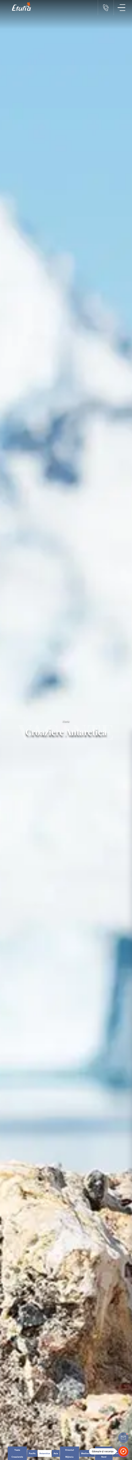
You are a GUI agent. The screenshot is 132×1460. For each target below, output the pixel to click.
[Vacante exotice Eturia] (20, 6)
